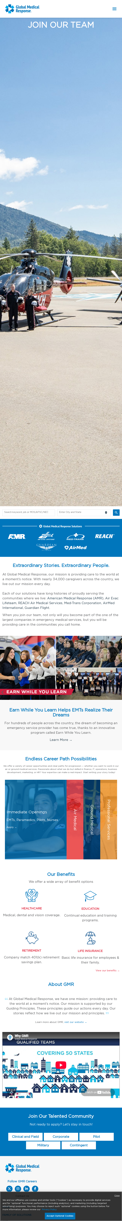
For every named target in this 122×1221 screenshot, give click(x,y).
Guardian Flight (37, 608)
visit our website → (75, 1012)
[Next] (119, 688)
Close (117, 1195)
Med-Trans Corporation (82, 603)
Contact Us (22, 1186)
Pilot (96, 1127)
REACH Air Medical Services (40, 603)
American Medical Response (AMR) (75, 598)
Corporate (61, 1127)
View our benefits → (108, 961)
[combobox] (28, 512)
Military (43, 1135)
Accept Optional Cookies (60, 1216)
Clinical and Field (25, 1127)
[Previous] (3, 688)
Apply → (12, 817)
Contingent (79, 1135)
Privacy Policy (49, 1210)
